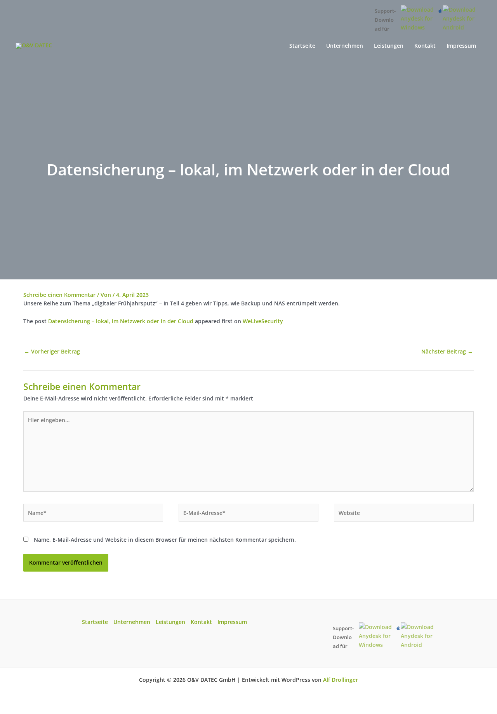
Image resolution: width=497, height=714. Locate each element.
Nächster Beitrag (447, 351)
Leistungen (170, 622)
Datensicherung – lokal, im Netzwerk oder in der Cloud (120, 321)
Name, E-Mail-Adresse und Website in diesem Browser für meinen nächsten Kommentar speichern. (165, 539)
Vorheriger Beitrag (52, 351)
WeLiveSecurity (263, 321)
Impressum (232, 622)
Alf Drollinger (340, 679)
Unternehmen (131, 622)
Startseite (95, 622)
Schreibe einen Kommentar (59, 294)
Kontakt (201, 622)
